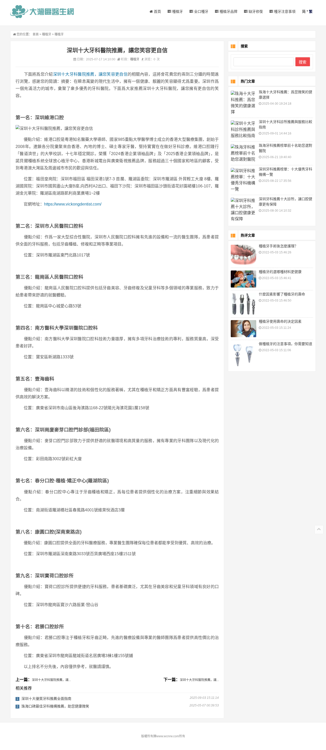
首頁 (157, 11)
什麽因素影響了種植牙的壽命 (282, 294)
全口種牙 (200, 11)
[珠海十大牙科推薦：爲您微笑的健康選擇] (243, 103)
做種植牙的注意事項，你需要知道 (285, 344)
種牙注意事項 (284, 11)
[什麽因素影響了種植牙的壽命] (243, 304)
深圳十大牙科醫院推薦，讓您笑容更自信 (90, 74)
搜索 (302, 62)
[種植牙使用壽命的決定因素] (243, 328)
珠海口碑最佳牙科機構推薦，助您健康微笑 (55, 706)
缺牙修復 (255, 11)
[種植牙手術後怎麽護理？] (243, 255)
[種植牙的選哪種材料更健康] (243, 279)
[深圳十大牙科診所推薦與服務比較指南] (243, 129)
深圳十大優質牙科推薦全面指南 (46, 699)
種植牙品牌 (228, 11)
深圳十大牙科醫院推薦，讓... (51, 680)
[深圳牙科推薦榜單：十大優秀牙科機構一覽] (243, 180)
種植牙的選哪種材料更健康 (280, 272)
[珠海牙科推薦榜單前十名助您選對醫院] (243, 153)
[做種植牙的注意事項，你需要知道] (243, 355)
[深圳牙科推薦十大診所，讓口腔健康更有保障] (243, 210)
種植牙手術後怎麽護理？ (278, 246)
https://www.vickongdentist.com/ (72, 204)
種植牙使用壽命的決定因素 (280, 321)
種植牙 (177, 11)
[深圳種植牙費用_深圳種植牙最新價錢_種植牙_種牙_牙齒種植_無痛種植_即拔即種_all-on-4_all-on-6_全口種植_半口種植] (42, 11)
